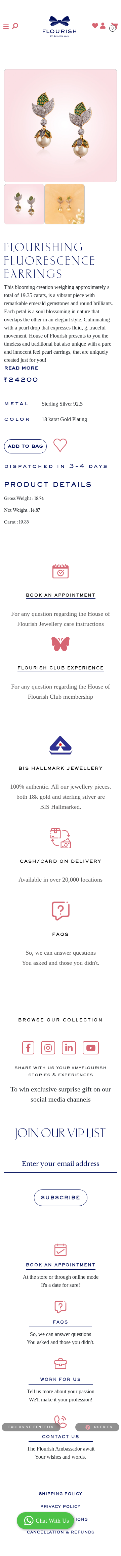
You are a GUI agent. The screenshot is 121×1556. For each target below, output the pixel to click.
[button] (6, 26)
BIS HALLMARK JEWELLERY (60, 768)
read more (21, 368)
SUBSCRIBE (60, 1198)
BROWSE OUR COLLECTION (60, 1020)
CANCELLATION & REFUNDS (60, 1532)
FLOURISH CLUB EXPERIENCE (60, 668)
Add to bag (25, 446)
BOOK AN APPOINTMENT (60, 595)
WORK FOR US (60, 1379)
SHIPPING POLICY (60, 1493)
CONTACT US (60, 1436)
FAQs (60, 934)
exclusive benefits (31, 1427)
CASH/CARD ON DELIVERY (61, 861)
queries (103, 1427)
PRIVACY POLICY (60, 1506)
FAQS (60, 1322)
